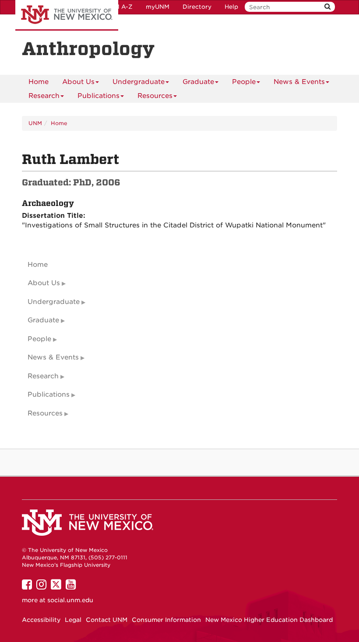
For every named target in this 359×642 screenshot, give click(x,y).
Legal (73, 619)
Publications (98, 96)
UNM (35, 123)
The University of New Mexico (66, 15)
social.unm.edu (70, 600)
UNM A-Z (119, 6)
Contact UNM (106, 619)
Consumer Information (166, 619)
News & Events (299, 82)
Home (38, 82)
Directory (197, 6)
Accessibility (41, 619)
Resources (154, 96)
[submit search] (327, 7)
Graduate (198, 82)
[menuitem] (38, 82)
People (244, 82)
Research (44, 96)
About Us (78, 82)
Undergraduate (139, 82)
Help (231, 6)
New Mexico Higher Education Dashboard (269, 619)
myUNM (157, 6)
